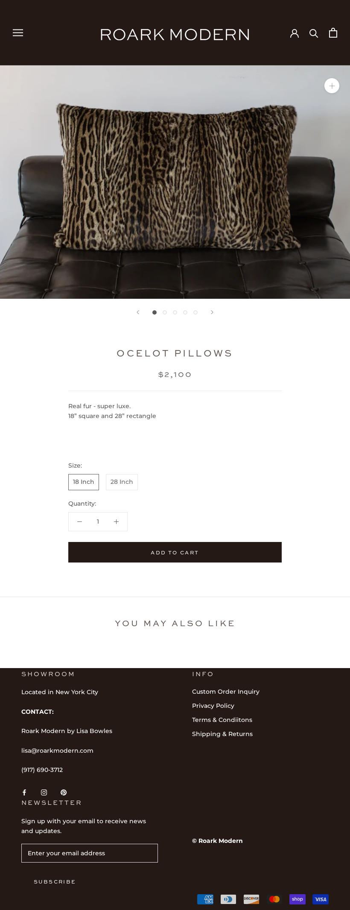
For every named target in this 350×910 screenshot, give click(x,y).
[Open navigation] (18, 32)
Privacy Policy (213, 706)
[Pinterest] (64, 792)
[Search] (313, 32)
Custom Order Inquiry (226, 691)
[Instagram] (44, 792)
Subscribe (55, 881)
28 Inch (122, 482)
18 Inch (83, 482)
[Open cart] (333, 33)
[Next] (212, 312)
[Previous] (138, 312)
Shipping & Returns (222, 734)
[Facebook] (24, 792)
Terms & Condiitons (222, 720)
